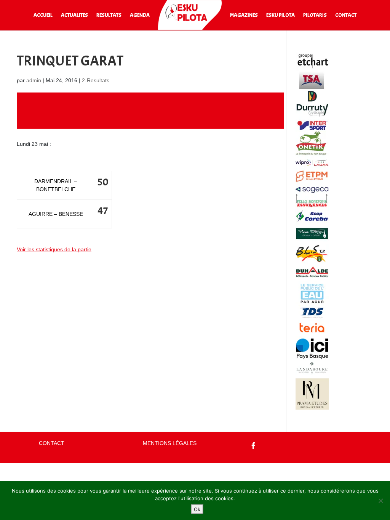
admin (33, 80)
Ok (197, 509)
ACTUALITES (74, 15)
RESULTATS (108, 15)
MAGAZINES (244, 15)
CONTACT (345, 15)
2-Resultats (95, 80)
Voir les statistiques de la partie (54, 249)
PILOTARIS (315, 15)
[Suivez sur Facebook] (253, 445)
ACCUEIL (43, 15)
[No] (380, 500)
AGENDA (140, 15)
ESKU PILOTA (280, 15)
